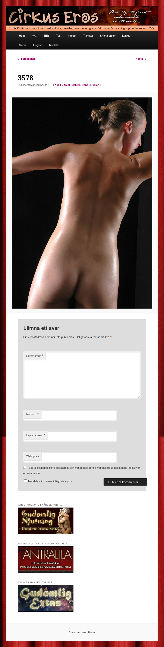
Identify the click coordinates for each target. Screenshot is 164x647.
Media (22, 45)
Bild (47, 35)
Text (59, 35)
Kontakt (54, 45)
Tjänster (88, 35)
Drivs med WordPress (82, 632)
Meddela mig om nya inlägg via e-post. (50, 481)
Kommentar (34, 355)
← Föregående (27, 59)
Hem (22, 35)
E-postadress (35, 435)
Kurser (72, 35)
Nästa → (141, 59)
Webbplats (32, 456)
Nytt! (34, 35)
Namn (32, 414)
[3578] (82, 203)
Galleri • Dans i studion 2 (86, 85)
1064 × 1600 (62, 85)
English (37, 45)
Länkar (126, 35)
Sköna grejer (108, 35)
